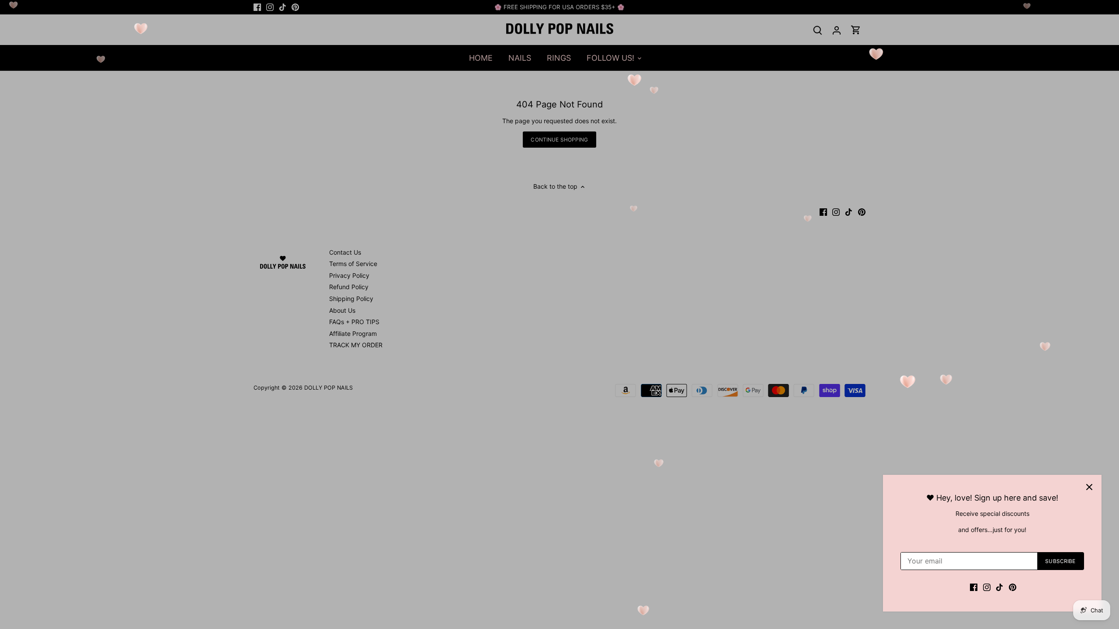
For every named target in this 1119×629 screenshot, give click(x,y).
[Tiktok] (999, 586)
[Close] (1089, 487)
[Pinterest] (1012, 586)
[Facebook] (973, 586)
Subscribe (1060, 561)
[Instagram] (986, 586)
